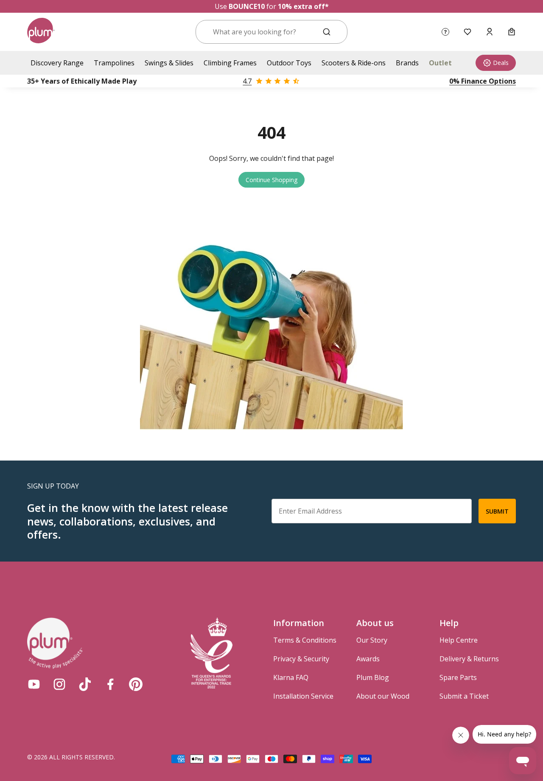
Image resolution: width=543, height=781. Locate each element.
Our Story (371, 640)
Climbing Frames (230, 62)
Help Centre (458, 640)
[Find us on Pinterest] (136, 684)
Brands (407, 62)
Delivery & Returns (469, 658)
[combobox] (261, 31)
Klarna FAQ (290, 677)
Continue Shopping (271, 180)
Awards (368, 658)
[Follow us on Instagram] (59, 684)
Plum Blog (372, 677)
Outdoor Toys (289, 62)
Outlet (440, 62)
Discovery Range (57, 62)
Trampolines (114, 62)
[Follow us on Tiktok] (85, 684)
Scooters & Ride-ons (354, 62)
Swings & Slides (169, 62)
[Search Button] (326, 32)
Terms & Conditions (304, 640)
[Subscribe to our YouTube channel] (34, 684)
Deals (501, 63)
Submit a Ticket (464, 696)
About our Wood (382, 696)
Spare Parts (458, 677)
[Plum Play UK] (41, 32)
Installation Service (303, 696)
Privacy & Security (301, 658)
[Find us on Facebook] (110, 684)
